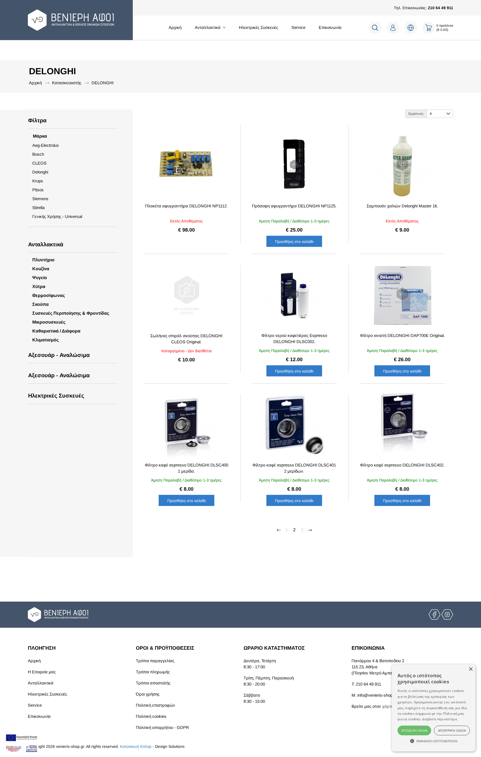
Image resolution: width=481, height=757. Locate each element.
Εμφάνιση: (416, 114)
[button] (433, 741)
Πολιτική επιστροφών (155, 705)
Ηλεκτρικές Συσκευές (258, 27)
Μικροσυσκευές (48, 322)
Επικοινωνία (330, 27)
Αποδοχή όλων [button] (414, 730)
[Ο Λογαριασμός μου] (393, 27)
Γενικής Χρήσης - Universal (57, 216)
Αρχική (175, 27)
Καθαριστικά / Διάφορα (56, 331)
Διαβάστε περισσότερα (439, 719)
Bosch (38, 154)
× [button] (470, 669)
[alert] (433, 707)
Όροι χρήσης (147, 694)
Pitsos (38, 189)
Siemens (40, 198)
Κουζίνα (40, 268)
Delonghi (40, 172)
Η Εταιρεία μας (42, 671)
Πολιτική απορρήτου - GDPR (162, 727)
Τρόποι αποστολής (153, 683)
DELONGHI (103, 82)
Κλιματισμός (45, 339)
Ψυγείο (39, 277)
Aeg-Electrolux (45, 145)
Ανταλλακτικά (40, 683)
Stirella (38, 207)
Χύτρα (38, 286)
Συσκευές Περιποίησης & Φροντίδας (70, 313)
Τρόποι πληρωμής (153, 671)
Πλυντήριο (43, 259)
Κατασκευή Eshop (135, 746)
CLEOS (39, 163)
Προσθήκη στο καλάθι (294, 241)
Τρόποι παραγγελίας (155, 660)
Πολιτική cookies (151, 716)
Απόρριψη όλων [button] (452, 730)
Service (298, 27)
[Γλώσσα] (411, 28)
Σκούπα (40, 304)
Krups (37, 180)
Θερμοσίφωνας (48, 295)
